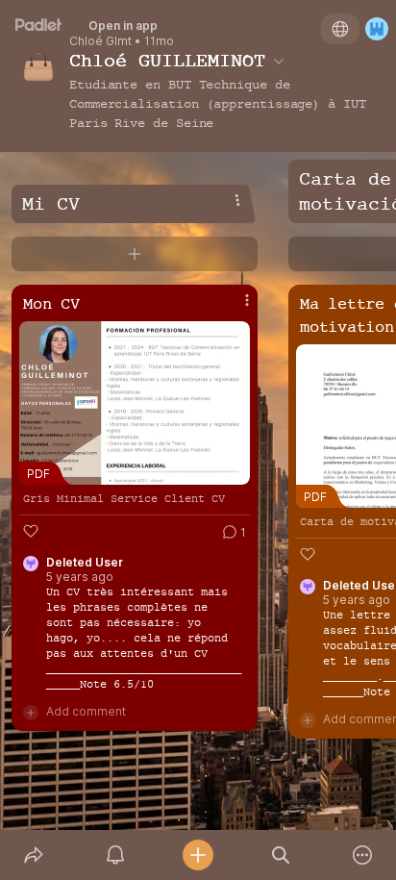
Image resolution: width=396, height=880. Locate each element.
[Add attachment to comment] (31, 711)
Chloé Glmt (100, 41)
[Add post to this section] (135, 254)
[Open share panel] (33, 855)
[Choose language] (340, 28)
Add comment (86, 711)
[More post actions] (234, 308)
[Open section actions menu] (237, 200)
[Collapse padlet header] (279, 60)
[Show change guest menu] (376, 29)
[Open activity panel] (116, 855)
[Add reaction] (30, 530)
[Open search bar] (280, 855)
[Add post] (198, 855)
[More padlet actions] (362, 855)
